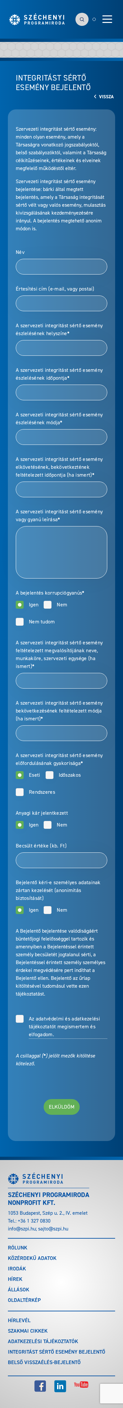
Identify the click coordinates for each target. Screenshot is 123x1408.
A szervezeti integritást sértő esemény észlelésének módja (59, 418)
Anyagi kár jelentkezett (42, 812)
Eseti (34, 774)
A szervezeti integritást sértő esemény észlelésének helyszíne (59, 329)
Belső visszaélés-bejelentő (44, 1362)
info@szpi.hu (22, 1228)
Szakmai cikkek (28, 1330)
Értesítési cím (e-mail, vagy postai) (55, 288)
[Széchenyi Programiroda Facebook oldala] (40, 1386)
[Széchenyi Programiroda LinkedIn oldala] (60, 1386)
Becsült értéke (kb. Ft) (41, 845)
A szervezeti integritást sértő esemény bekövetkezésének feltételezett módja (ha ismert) (59, 710)
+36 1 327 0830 (34, 1220)
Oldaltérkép (24, 1300)
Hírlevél (19, 1320)
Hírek (15, 1279)
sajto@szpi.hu (53, 1228)
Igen (33, 604)
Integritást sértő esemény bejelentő (56, 1351)
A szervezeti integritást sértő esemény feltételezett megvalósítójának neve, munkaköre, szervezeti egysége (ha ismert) (59, 654)
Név (20, 252)
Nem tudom (42, 621)
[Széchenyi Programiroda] (37, 19)
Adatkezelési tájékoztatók (43, 1341)
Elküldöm (61, 1106)
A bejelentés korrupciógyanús (50, 592)
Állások (18, 1289)
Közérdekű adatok (32, 1258)
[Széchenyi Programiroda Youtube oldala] (81, 1386)
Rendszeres (42, 792)
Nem (62, 604)
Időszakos (70, 774)
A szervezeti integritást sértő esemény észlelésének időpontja (59, 374)
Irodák (17, 1268)
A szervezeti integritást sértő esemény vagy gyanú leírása (59, 515)
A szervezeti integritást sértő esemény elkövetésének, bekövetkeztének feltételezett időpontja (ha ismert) (59, 467)
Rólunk (17, 1247)
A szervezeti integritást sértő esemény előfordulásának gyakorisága (59, 759)
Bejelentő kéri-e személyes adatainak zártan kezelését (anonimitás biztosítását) (58, 890)
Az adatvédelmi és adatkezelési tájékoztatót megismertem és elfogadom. (64, 1026)
